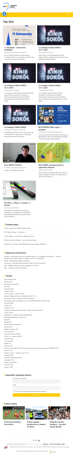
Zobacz (6, 367)
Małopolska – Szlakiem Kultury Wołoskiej (17, 315)
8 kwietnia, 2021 (43, 170)
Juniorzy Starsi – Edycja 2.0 (12, 294)
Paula (17, 208)
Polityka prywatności (34, 444)
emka (52, 52)
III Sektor (7, 291)
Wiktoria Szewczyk (20, 52)
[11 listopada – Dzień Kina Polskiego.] (19, 35)
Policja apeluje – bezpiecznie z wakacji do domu (19, 236)
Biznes (6, 282)
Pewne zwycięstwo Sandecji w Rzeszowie (17, 228)
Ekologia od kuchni (10, 284)
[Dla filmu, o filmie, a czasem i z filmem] (19, 190)
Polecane (7, 331)
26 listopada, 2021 (44, 52)
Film (5, 286)
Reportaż (7, 346)
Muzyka (6, 322)
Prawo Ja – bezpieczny (11, 336)
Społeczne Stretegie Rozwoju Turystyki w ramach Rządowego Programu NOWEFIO (30, 348)
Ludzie (6, 313)
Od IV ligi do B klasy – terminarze (14, 232)
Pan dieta (7, 327)
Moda (6, 320)
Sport (6, 350)
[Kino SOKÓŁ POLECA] (19, 153)
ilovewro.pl (7, 263)
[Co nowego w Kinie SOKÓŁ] (19, 115)
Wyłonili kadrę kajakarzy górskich (19, 261)
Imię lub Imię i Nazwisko (20, 378)
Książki (6, 305)
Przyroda (7, 341)
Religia (6, 343)
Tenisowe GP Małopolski (12, 358)
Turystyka (7, 360)
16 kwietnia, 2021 (9, 167)
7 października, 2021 (45, 132)
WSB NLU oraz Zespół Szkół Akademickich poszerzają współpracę (25, 244)
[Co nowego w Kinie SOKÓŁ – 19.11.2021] (19, 73)
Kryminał (7, 303)
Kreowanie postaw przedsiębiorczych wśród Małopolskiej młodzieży (25, 301)
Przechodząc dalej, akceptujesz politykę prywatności (30, 391)
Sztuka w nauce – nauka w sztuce (15, 353)
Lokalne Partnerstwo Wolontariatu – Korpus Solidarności (22, 310)
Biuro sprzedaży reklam (57, 444)
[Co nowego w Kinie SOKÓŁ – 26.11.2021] (53, 35)
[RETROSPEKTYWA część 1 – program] (53, 115)
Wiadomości (8, 362)
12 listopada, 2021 (44, 90)
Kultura (6, 308)
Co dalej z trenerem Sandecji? (17, 268)
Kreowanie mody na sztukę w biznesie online (18, 298)
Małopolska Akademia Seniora (13, 317)
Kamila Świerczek (20, 130)
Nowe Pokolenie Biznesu (12, 324)
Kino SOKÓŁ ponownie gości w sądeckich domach (51, 166)
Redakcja (45, 444)
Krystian (6, 256)
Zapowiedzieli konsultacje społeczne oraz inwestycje (28, 263)
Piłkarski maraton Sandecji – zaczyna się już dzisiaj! (20, 240)
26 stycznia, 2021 (9, 208)
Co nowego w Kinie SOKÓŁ (15, 127)
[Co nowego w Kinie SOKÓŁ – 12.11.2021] (53, 73)
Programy (7, 339)
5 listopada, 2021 (9, 130)
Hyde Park (7, 289)
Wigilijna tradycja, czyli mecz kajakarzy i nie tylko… (23, 265)
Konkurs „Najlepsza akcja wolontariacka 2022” (18, 296)
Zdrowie (6, 365)
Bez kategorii (8, 279)
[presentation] (66, 403)
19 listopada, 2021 (9, 90)
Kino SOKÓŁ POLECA (12, 165)
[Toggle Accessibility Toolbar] (4, 13)
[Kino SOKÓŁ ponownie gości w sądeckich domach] (53, 153)
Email (14, 385)
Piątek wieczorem (9, 329)
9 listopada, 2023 (9, 52)
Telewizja (7, 355)
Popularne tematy (9, 334)
